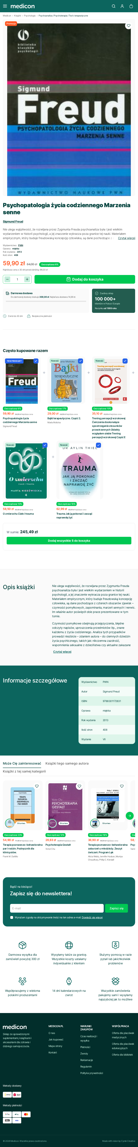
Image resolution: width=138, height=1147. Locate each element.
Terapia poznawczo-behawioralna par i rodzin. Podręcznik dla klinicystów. (22, 848)
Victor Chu (50, 848)
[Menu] (5, 6)
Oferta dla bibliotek (122, 1054)
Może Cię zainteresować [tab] (22, 763)
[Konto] (122, 6)
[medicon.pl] (59, 6)
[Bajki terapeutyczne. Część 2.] (66, 380)
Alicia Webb (93, 856)
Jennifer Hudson (107, 856)
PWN (20, 245)
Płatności (85, 1047)
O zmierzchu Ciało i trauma (18, 513)
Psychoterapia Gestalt (58, 844)
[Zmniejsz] (7, 279)
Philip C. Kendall (106, 859)
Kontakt (53, 1052)
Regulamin (86, 1066)
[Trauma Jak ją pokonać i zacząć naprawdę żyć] (79, 474)
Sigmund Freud (13, 221)
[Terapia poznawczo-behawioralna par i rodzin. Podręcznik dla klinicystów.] (23, 805)
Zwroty (84, 1053)
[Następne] (130, 816)
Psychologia (30, 15)
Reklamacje (86, 1060)
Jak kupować (56, 1039)
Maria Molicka (54, 422)
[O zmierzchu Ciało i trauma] (26, 471)
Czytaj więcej (126, 238)
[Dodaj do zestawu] (35, 361)
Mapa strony (55, 1045)
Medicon (7, 15)
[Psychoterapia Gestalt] (65, 807)
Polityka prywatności (91, 1073)
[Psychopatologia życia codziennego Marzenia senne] (22, 382)
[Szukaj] (113, 6)
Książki (17, 15)
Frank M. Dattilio (10, 856)
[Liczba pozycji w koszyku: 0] (131, 6)
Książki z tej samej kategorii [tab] (24, 771)
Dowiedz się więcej (92, 917)
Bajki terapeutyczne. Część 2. (64, 418)
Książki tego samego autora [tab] (67, 763)
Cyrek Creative (128, 1141)
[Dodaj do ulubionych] (128, 25)
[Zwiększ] (27, 279)
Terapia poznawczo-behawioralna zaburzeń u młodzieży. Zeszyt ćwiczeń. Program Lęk (108, 848)
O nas (52, 1032)
